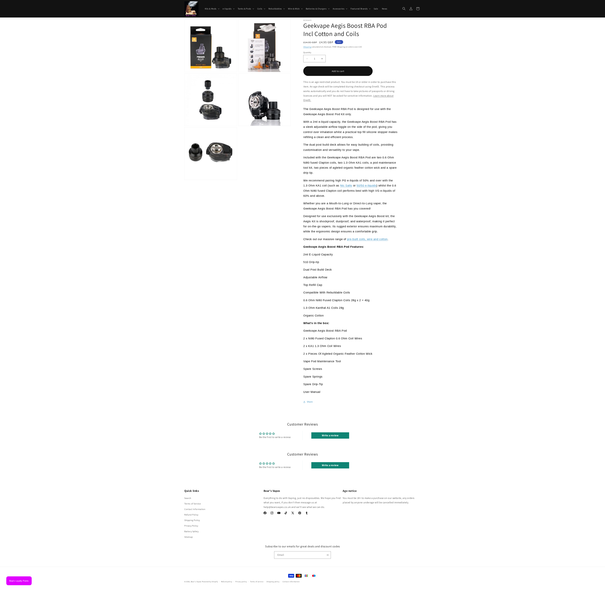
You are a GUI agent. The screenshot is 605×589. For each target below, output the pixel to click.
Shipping (307, 47)
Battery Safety (191, 531)
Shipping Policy (192, 520)
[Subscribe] (327, 555)
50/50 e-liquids (366, 185)
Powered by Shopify (210, 581)
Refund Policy (191, 514)
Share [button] (310, 401)
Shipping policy (272, 581)
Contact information (291, 581)
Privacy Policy (191, 525)
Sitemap (188, 537)
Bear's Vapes (196, 581)
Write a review (330, 435)
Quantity (307, 52)
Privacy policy (241, 581)
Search (187, 498)
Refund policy (226, 581)
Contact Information (194, 509)
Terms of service (256, 581)
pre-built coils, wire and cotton (367, 239)
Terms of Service (192, 503)
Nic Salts (346, 185)
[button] (212, 8)
